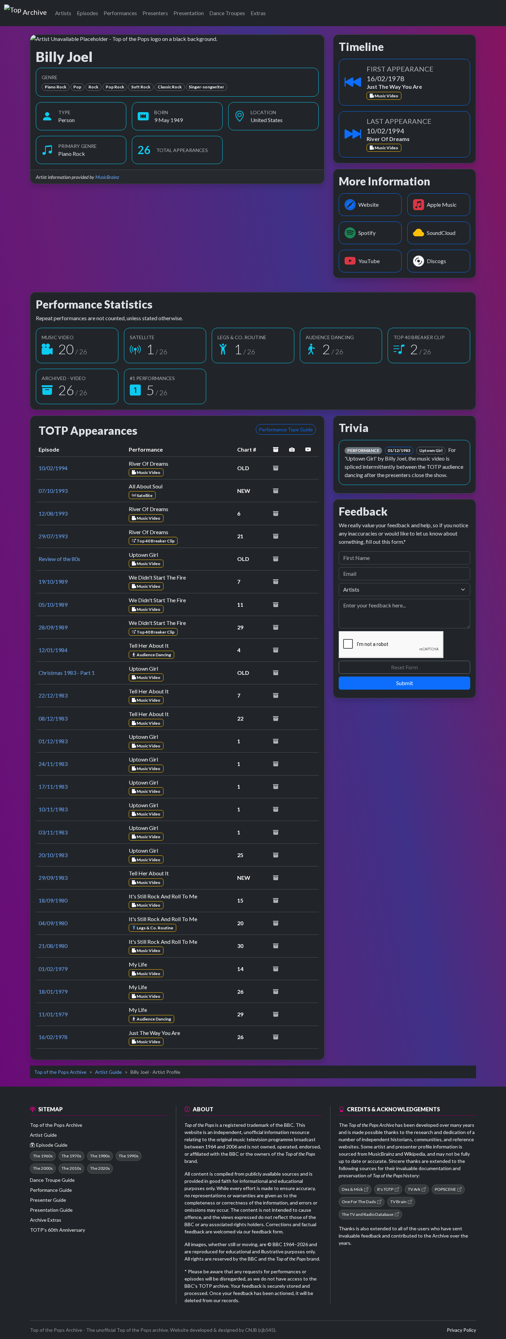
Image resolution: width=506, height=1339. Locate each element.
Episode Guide (51, 1145)
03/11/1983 (53, 832)
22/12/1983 (53, 695)
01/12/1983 (53, 741)
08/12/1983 (53, 718)
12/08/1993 (53, 513)
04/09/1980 (53, 923)
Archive (34, 10)
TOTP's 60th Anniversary (57, 1230)
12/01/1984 (53, 650)
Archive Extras (45, 1220)
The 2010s (71, 1168)
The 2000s (43, 1168)
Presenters (155, 13)
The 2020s (100, 1168)
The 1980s (100, 1155)
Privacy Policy (461, 1330)
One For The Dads (359, 1201)
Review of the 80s (59, 558)
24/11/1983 (53, 763)
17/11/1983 (53, 786)
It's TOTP (385, 1189)
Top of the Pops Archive (60, 1072)
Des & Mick (352, 1189)
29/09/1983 (53, 877)
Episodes (87, 13)
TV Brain (398, 1201)
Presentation (188, 13)
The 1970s (71, 1155)
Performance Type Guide (286, 429)
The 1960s (43, 1155)
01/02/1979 (53, 968)
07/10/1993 (53, 490)
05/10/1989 (53, 604)
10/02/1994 (53, 468)
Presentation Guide (51, 1210)
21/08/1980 (53, 945)
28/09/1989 (53, 627)
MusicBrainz (107, 177)
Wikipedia (414, 1154)
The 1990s (128, 1155)
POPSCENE (445, 1189)
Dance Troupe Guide (52, 1180)
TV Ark (414, 1189)
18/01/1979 (53, 991)
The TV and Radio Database (367, 1214)
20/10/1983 (53, 855)
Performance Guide (51, 1190)
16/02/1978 (53, 1037)
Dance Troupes (227, 13)
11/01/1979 (53, 1014)
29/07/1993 (53, 536)
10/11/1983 (53, 809)
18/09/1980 (53, 900)
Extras (258, 13)
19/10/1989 (53, 581)
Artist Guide (108, 1072)
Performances (120, 13)
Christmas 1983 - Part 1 (67, 672)
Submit (404, 683)
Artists (63, 13)
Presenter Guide (48, 1200)
